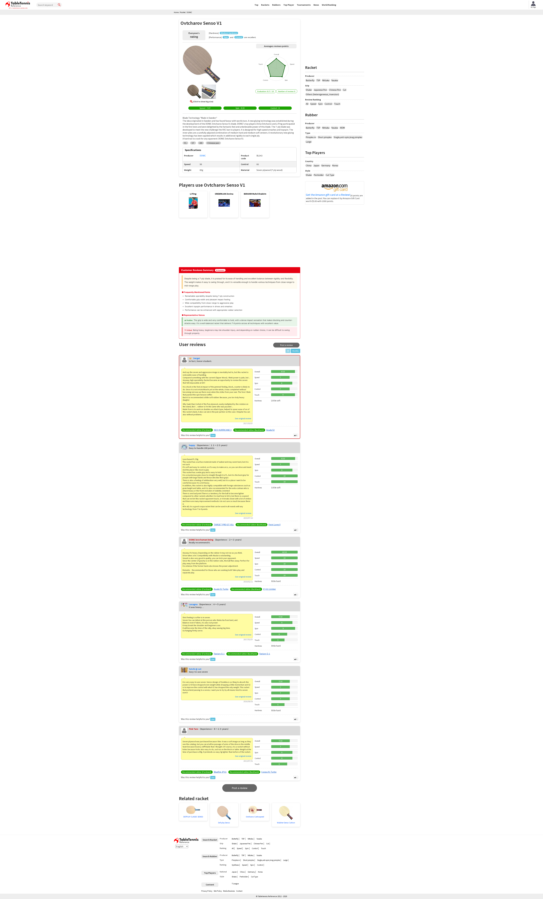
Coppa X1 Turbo (268, 771)
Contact (239, 891)
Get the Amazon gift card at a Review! (328, 194)
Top (256, 4)
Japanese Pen (320, 89)
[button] (201, 64)
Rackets (265, 4)
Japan (316, 165)
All (307, 103)
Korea (335, 165)
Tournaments (304, 4)
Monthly (295, 351)
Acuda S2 (270, 429)
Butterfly (310, 80)
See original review (243, 418)
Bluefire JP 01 (220, 771)
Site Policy (218, 891)
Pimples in (311, 137)
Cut (344, 89)
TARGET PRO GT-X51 (224, 524)
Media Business (229, 891)
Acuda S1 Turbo (221, 589)
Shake (309, 89)
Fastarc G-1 (219, 653)
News (316, 4)
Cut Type (330, 175)
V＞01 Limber (269, 589)
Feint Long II (274, 524)
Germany (325, 165)
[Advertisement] (203, 243)
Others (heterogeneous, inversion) (322, 94)
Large (308, 141)
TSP (318, 80)
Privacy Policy (206, 891)
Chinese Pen (335, 89)
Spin (320, 103)
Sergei (196, 358)
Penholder (319, 175)
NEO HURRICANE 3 (222, 429)
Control (328, 103)
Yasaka (334, 80)
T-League (235, 883)
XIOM (342, 127)
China (308, 165)
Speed (313, 103)
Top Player (288, 4)
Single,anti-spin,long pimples (348, 137)
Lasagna (193, 604)
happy (192, 445)
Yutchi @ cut (195, 668)
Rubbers (276, 4)
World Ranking (329, 4)
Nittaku (325, 80)
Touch (337, 103)
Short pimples (325, 137)
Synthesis (235, 865)
